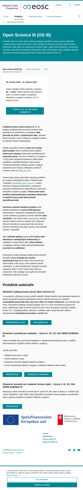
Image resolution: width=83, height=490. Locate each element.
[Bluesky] (69, 450)
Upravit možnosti (12, 475)
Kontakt (45, 433)
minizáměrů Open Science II (23, 183)
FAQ (45, 69)
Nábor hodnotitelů (33, 69)
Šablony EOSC (48, 439)
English (77, 5)
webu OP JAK (25, 170)
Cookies (19, 452)
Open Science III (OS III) (12, 69)
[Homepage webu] (26, 7)
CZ (55, 439)
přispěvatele (33, 218)
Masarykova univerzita (15, 450)
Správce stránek (8, 452)
